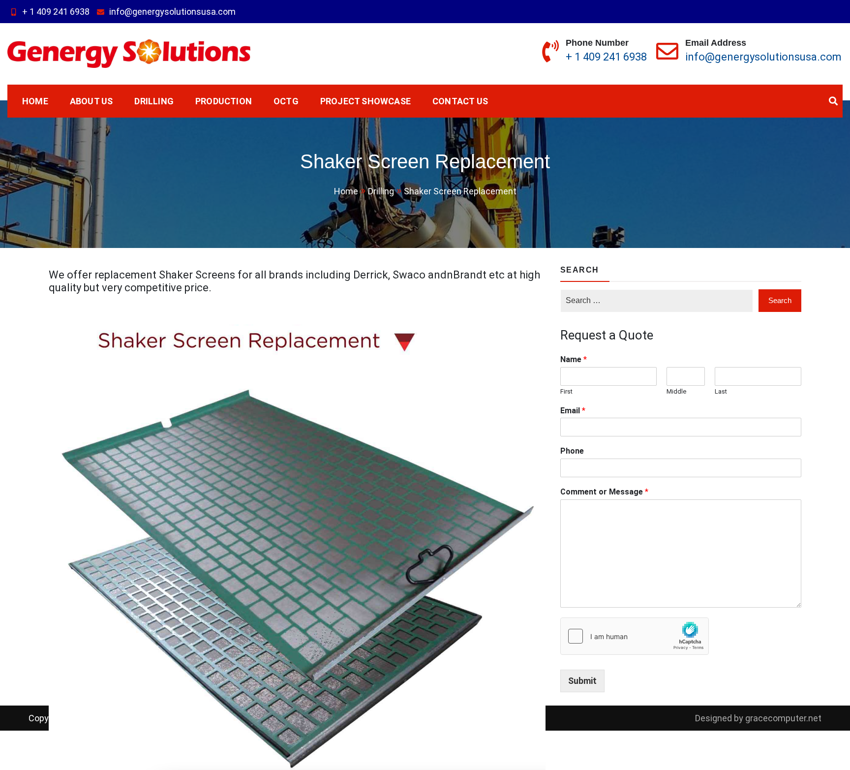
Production (223, 101)
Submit (582, 681)
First (566, 391)
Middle (676, 391)
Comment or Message (604, 491)
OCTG (286, 101)
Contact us (460, 101)
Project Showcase (365, 101)
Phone (572, 451)
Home (35, 101)
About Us (91, 101)
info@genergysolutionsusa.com (172, 11)
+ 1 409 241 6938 (56, 11)
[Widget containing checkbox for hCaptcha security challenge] (634, 636)
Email (572, 410)
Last (721, 391)
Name (573, 359)
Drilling (154, 101)
